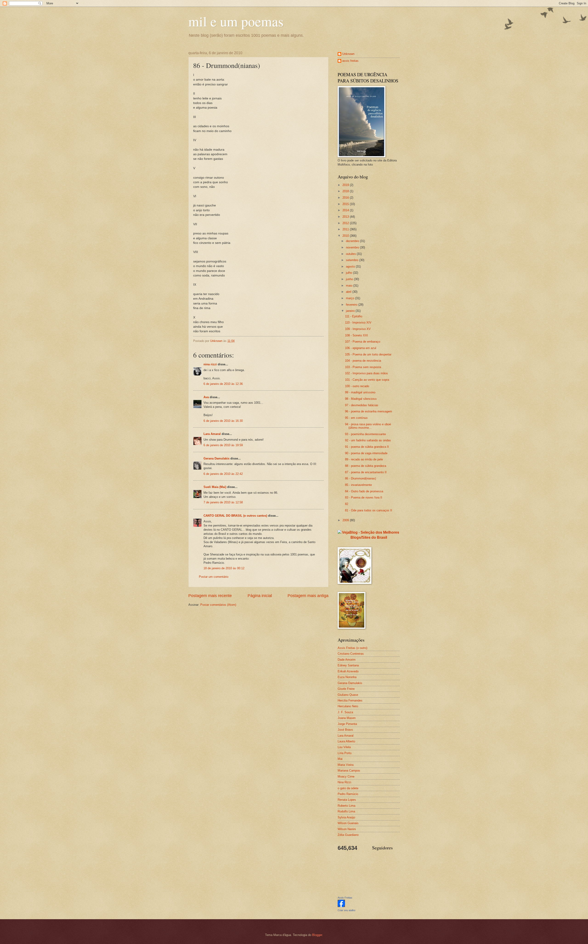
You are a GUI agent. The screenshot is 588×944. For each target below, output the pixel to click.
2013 (346, 216)
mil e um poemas (235, 21)
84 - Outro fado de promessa (364, 491)
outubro (351, 254)
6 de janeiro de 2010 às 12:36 (223, 384)
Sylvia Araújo (346, 817)
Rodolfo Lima (346, 811)
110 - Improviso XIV (358, 322)
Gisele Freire (346, 688)
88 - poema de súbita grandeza (365, 466)
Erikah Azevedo (348, 671)
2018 (346, 191)
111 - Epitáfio (353, 316)
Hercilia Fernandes (350, 700)
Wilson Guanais (348, 823)
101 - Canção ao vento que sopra (367, 379)
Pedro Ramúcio (348, 794)
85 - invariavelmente (358, 485)
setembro (352, 260)
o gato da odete (348, 788)
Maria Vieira (345, 764)
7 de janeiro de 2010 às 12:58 (223, 502)
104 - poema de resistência (363, 360)
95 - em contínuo (356, 418)
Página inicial (260, 595)
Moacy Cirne (346, 776)
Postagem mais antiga (308, 595)
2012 (346, 223)
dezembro (353, 241)
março (350, 298)
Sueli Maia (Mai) (215, 487)
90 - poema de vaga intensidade (366, 453)
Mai (340, 759)
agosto (351, 266)
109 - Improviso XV (358, 329)
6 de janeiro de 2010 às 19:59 (223, 445)
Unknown (348, 54)
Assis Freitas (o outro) (352, 648)
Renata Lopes (347, 799)
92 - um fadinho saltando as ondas (368, 440)
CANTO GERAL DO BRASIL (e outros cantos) (235, 515)
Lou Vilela (344, 747)
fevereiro (352, 304)
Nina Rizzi (344, 782)
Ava (206, 397)
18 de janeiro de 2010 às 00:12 (224, 568)
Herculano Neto (348, 706)
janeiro (351, 311)
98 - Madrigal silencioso (360, 398)
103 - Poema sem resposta (363, 367)
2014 (346, 210)
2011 (346, 229)
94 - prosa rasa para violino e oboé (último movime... (368, 426)
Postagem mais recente (210, 595)
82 (346, 504)
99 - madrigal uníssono (360, 392)
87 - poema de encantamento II (366, 472)
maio (349, 285)
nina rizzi (210, 364)
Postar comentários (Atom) (218, 604)
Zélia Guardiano (348, 835)
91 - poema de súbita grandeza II (367, 446)
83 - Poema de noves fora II (363, 497)
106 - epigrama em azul (360, 348)
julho (349, 272)
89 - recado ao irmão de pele (364, 459)
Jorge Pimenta (347, 724)
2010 (346, 235)
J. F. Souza (345, 712)
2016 (346, 197)
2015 (346, 204)
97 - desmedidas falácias (361, 405)
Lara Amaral (212, 434)
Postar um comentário (213, 576)
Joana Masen (347, 718)
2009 (346, 520)
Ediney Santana (348, 665)
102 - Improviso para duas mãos (366, 373)
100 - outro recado (357, 386)
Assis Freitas (345, 897)
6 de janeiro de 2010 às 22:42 (223, 474)
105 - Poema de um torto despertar (368, 354)
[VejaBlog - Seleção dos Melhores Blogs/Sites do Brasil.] (369, 534)
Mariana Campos (349, 770)
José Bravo (345, 729)
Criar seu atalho (346, 910)
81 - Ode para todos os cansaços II (368, 510)
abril (349, 291)
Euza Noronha (347, 677)
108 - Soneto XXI (356, 335)
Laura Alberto (346, 741)
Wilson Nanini (347, 829)
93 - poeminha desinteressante (365, 434)
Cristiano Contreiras (351, 653)
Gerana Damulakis (216, 458)
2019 (346, 185)
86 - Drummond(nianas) (360, 478)
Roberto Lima (346, 805)
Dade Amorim (347, 659)
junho (350, 279)
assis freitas (350, 60)
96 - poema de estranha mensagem (368, 411)
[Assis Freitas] (341, 906)
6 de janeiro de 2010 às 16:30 (223, 421)
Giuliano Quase (348, 694)
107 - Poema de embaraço (362, 341)
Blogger (317, 935)
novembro (353, 247)
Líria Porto (344, 753)
